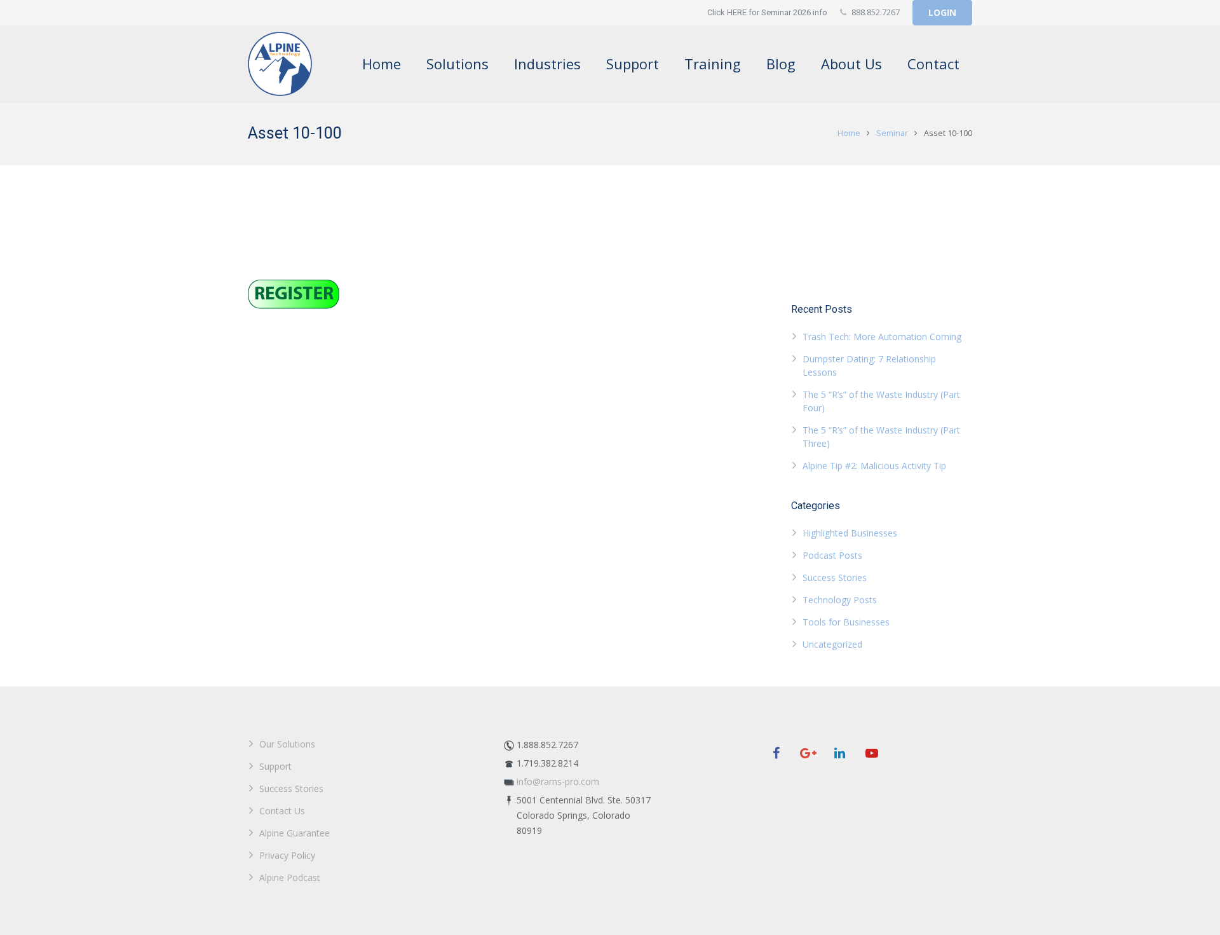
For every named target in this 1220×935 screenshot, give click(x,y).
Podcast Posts (832, 555)
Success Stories (835, 577)
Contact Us (282, 811)
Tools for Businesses (846, 622)
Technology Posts (840, 600)
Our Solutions (287, 744)
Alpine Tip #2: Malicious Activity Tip (874, 466)
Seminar (892, 133)
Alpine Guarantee (294, 833)
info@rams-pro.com (558, 781)
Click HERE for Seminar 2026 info (767, 12)
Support (275, 766)
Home (848, 133)
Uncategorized (832, 644)
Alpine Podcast (289, 877)
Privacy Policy (287, 855)
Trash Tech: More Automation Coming (882, 337)
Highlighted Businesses (850, 533)
